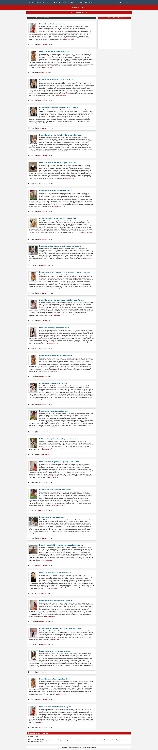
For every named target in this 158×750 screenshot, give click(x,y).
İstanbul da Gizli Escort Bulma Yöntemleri (53, 411)
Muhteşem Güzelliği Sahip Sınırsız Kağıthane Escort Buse (58, 439)
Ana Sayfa (32, 18)
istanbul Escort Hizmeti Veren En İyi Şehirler (54, 52)
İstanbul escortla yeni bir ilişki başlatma (53, 383)
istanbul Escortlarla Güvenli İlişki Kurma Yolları (55, 573)
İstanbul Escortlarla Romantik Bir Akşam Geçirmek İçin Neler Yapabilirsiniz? (65, 272)
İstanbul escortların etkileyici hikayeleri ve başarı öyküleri (59, 107)
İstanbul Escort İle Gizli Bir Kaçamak (51, 517)
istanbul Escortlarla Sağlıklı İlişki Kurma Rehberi (55, 355)
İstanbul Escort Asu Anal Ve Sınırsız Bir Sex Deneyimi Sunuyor (60, 628)
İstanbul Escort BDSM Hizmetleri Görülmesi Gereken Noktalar (60, 246)
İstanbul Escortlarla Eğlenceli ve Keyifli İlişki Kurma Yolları (59, 462)
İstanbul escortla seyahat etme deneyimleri (54, 328)
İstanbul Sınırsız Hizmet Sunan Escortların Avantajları (57, 218)
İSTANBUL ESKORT (43, 18)
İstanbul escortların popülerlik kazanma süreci (55, 489)
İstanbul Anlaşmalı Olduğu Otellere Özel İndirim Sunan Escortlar (61, 545)
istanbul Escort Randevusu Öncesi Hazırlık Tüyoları (56, 79)
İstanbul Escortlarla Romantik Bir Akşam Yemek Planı (57, 163)
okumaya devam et (68, 39)
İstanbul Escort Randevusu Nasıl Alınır (52, 24)
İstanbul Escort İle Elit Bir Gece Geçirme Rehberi (55, 190)
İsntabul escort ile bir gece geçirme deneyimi (54, 651)
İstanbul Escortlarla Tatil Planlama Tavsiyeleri (55, 707)
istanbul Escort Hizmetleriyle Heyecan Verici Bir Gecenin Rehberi (61, 300)
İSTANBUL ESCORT (39, 2)
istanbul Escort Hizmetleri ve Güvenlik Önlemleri (55, 600)
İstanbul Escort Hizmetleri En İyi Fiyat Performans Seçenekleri (60, 135)
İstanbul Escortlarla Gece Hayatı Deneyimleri (54, 679)
